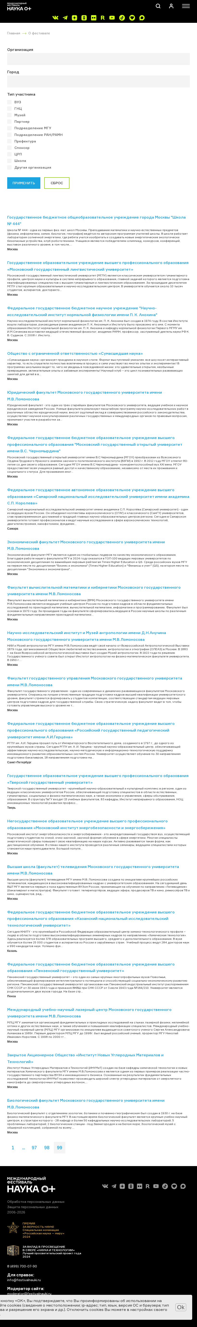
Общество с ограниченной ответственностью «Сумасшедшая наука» (75, 353)
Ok (181, 1307)
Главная (13, 33)
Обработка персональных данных (36, 1201)
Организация (20, 49)
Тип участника (21, 94)
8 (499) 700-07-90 (22, 1266)
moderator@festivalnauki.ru (29, 1293)
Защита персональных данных (32, 1207)
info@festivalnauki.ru (24, 1280)
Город (13, 72)
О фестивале (39, 33)
